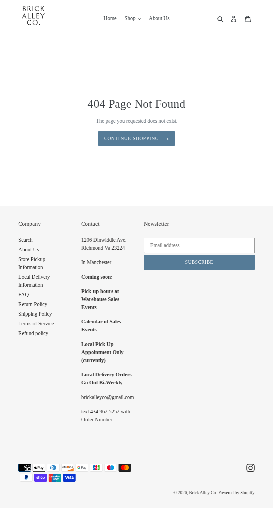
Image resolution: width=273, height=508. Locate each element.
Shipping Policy (35, 314)
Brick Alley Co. (203, 492)
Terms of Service (36, 323)
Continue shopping (131, 138)
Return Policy (32, 304)
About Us (28, 249)
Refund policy (33, 333)
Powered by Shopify (236, 492)
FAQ (23, 294)
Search (25, 240)
